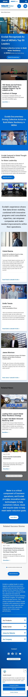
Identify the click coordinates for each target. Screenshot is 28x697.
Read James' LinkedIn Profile (10, 377)
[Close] (25, 670)
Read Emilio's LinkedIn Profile (10, 328)
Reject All (14, 688)
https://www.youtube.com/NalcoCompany (20, 653)
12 (21, 567)
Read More (5, 432)
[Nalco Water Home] (7, 6)
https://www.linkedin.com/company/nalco (8, 653)
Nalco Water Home (5, 12)
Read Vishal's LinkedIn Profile (10, 279)
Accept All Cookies (14, 685)
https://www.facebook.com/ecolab (12, 653)
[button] (19, 6)
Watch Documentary (13, 57)
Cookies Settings (14, 692)
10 (18, 567)
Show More (6, 469)
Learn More (5, 102)
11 (20, 567)
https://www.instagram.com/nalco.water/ (16, 653)
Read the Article (7, 177)
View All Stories (13, 573)
